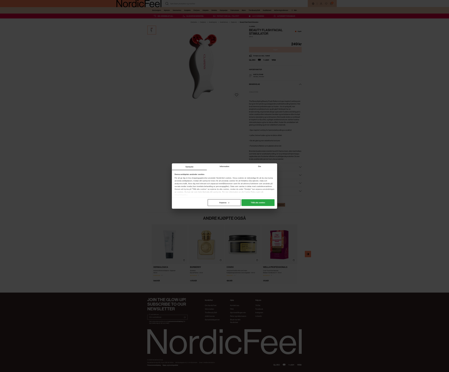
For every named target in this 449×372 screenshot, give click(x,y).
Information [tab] (224, 166)
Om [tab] (259, 166)
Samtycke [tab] (189, 167)
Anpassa (222, 202)
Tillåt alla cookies (258, 202)
